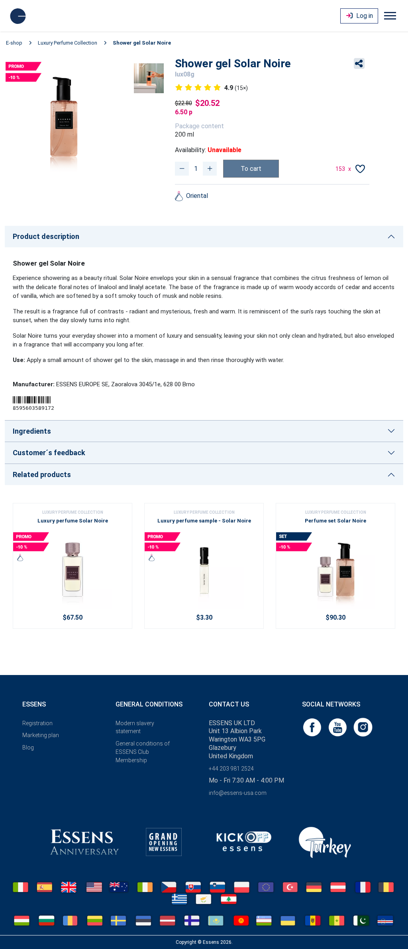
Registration (37, 723)
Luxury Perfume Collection (67, 43)
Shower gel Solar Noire (142, 43)
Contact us (229, 704)
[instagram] (363, 726)
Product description (46, 236)
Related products (42, 474)
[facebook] (313, 726)
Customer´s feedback (49, 452)
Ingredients (32, 431)
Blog (28, 747)
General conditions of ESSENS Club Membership (143, 751)
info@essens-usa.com (238, 793)
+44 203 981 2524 (231, 768)
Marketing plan (40, 735)
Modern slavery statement (135, 727)
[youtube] (338, 726)
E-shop (14, 43)
